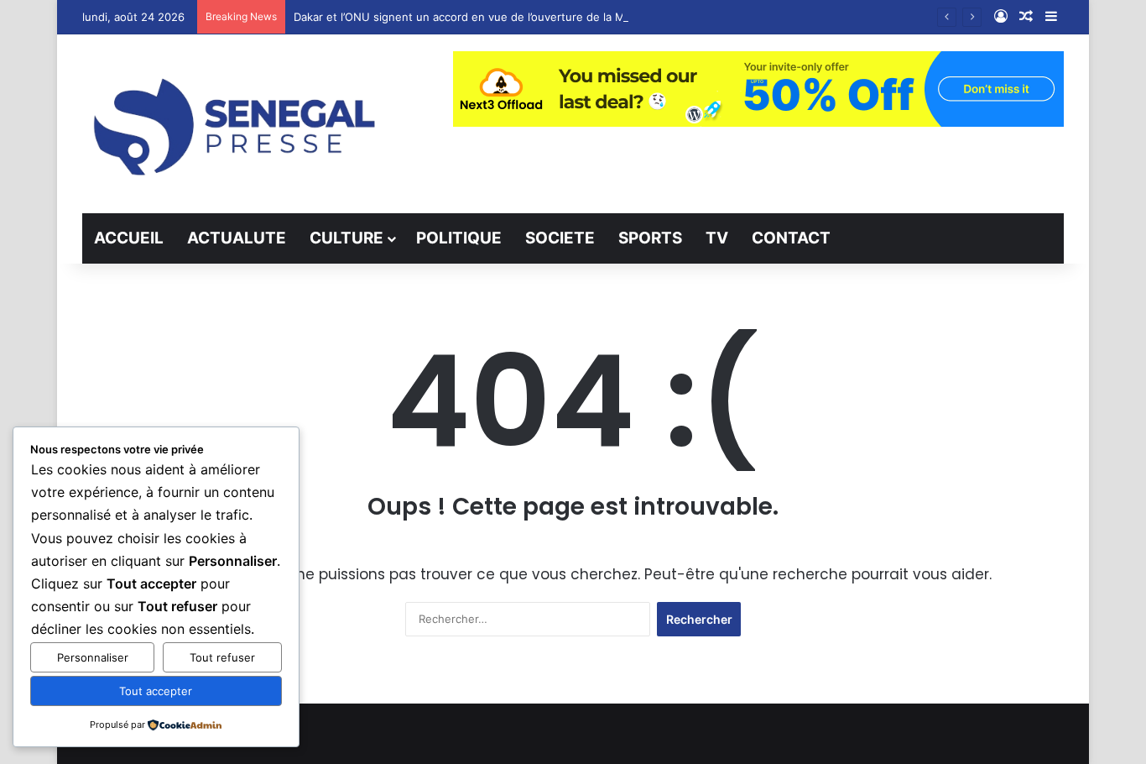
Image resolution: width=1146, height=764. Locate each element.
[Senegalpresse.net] (237, 124)
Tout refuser (222, 657)
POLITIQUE (459, 238)
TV (717, 238)
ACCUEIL (129, 238)
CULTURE (346, 238)
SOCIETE (560, 238)
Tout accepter (155, 691)
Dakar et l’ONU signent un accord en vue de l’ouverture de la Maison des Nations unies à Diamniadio (557, 17)
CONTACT (791, 238)
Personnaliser (92, 657)
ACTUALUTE (236, 238)
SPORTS (650, 238)
